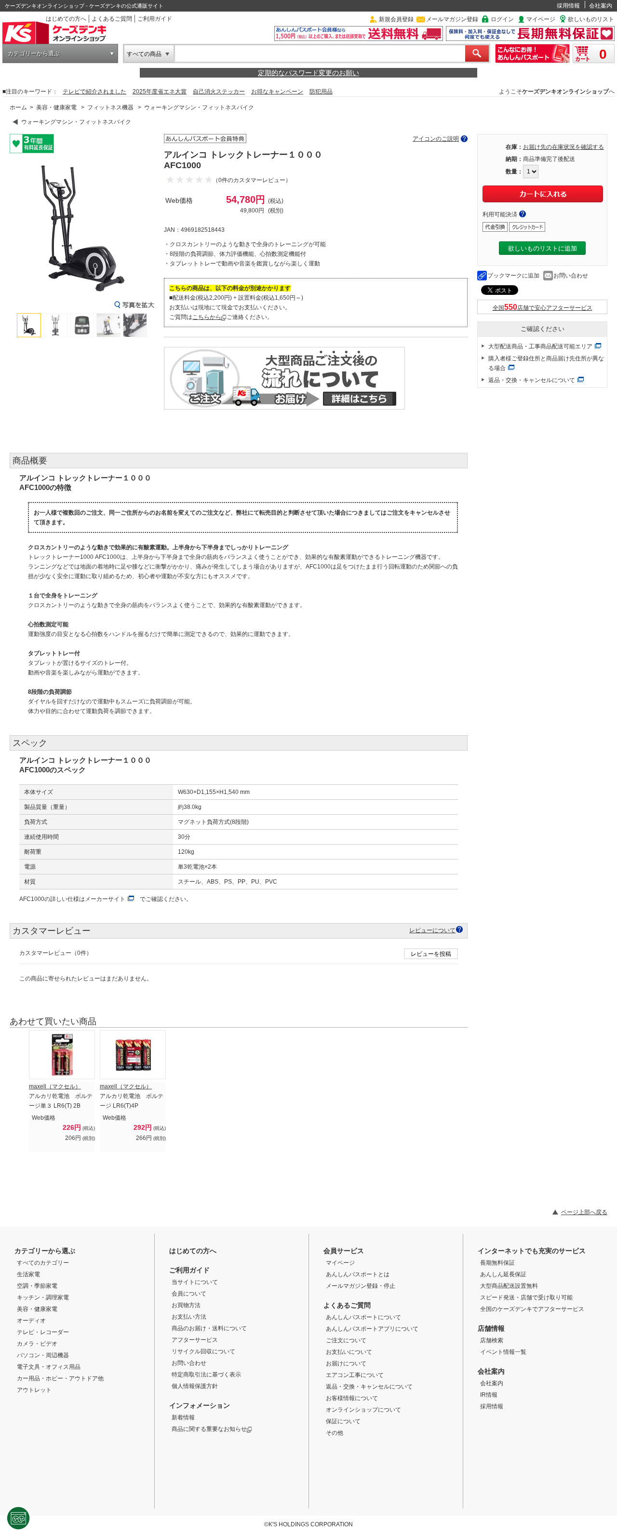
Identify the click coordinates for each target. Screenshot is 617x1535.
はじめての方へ (66, 18)
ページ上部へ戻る (584, 1212)
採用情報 (568, 5)
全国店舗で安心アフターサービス (542, 307)
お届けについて (346, 1363)
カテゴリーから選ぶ (34, 53)
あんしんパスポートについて (363, 1317)
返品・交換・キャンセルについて (531, 380)
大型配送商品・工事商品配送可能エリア (540, 346)
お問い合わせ (570, 275)
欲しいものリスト (591, 19)
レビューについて (432, 930)
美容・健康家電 (56, 107)
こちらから (206, 317)
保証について (343, 1421)
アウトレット (34, 1390)
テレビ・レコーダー (43, 1332)
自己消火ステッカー (219, 91)
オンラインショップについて (363, 1409)
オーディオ (31, 1320)
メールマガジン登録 (452, 19)
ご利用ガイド (154, 18)
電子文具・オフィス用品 (48, 1366)
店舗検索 (491, 1340)
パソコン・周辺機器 (43, 1355)
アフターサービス (195, 1340)
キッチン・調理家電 (43, 1297)
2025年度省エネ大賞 (160, 91)
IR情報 (488, 1394)
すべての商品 (144, 54)
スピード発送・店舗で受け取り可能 (526, 1297)
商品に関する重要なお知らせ (209, 1429)
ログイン (502, 19)
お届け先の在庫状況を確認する (563, 147)
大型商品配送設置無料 (509, 1286)
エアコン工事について (355, 1375)
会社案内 (600, 5)
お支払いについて (349, 1352)
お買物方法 (186, 1305)
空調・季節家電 (37, 1286)
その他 (334, 1432)
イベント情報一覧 (503, 1352)
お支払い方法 (189, 1316)
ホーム (18, 107)
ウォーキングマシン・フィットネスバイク (199, 107)
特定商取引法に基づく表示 (206, 1374)
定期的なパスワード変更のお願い (308, 73)
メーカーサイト (105, 899)
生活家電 (28, 1274)
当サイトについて (195, 1282)
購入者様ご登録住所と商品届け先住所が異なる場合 (546, 363)
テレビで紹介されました (94, 91)
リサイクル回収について (203, 1351)
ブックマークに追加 (513, 275)
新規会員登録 (396, 19)
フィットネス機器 (110, 107)
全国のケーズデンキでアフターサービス (532, 1309)
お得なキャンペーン (277, 91)
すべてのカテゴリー (43, 1262)
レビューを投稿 (431, 954)
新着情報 (183, 1417)
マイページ (540, 19)
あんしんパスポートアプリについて (372, 1328)
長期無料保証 (497, 1262)
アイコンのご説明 (436, 138)
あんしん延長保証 (503, 1274)
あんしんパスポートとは (357, 1274)
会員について (189, 1293)
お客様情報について (352, 1398)
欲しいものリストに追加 (542, 248)
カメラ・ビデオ (37, 1343)
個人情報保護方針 (195, 1386)
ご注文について (346, 1340)
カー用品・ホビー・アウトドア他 (60, 1378)
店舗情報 (491, 1328)
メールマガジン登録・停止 (360, 1286)
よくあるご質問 (112, 18)
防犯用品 (321, 91)
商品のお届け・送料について (209, 1328)
